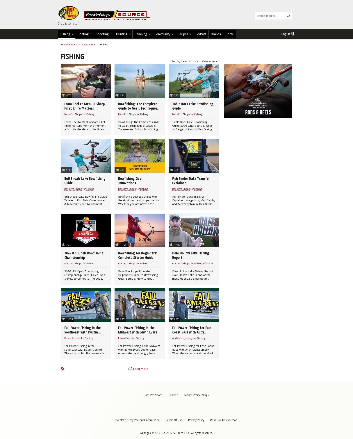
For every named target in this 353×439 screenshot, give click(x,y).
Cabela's (173, 395)
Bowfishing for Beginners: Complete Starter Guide (137, 255)
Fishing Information (205, 263)
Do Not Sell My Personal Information (137, 420)
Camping (141, 34)
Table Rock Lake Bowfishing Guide (192, 106)
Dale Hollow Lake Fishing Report (190, 255)
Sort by (176, 61)
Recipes (183, 34)
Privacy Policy (196, 420)
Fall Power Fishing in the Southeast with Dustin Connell (82, 332)
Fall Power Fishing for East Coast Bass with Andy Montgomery (192, 332)
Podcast (200, 34)
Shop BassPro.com (68, 23)
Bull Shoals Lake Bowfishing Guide (85, 180)
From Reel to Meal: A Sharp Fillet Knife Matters (84, 106)
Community (162, 34)
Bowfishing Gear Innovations (130, 180)
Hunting (121, 34)
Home (229, 34)
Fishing (65, 34)
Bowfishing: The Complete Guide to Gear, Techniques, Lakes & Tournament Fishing (139, 108)
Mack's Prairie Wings (196, 395)
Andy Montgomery (182, 338)
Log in (285, 34)
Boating (83, 34)
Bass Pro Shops (73, 114)
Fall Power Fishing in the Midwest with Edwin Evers (137, 330)
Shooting (102, 34)
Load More (140, 369)
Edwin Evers (125, 338)
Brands (216, 34)
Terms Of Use (173, 420)
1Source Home (69, 44)
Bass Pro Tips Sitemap (223, 420)
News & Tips (88, 44)
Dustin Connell (72, 338)
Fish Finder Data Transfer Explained (191, 180)
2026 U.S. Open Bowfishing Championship (84, 255)
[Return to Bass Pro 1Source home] (118, 20)
